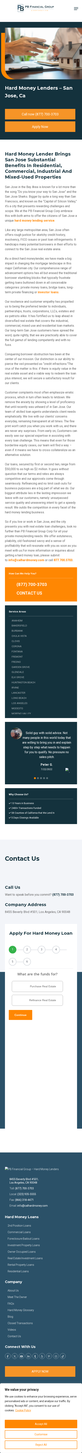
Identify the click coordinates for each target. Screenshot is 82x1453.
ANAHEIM (17, 620)
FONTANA (17, 651)
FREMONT (17, 656)
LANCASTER (18, 692)
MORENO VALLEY (21, 713)
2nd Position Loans (19, 1225)
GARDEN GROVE (21, 667)
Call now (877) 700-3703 (40, 114)
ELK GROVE (18, 677)
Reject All (41, 1444)
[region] (41, 1418)
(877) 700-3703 (31, 584)
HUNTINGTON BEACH (23, 682)
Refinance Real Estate (42, 1000)
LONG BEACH (19, 698)
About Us (13, 1290)
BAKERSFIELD (19, 625)
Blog (10, 1316)
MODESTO (17, 708)
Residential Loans (18, 1271)
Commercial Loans (19, 1232)
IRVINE (15, 687)
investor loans (48, 292)
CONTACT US (29, 593)
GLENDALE (18, 672)
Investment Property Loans (24, 1245)
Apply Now (40, 127)
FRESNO (16, 661)
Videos (12, 1329)
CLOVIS (16, 641)
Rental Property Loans (21, 1264)
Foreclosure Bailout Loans (23, 1238)
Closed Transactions (20, 1323)
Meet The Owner (17, 1297)
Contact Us (14, 1336)
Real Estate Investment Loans (25, 1258)
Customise (41, 1434)
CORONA (17, 646)
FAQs (11, 1303)
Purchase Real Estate (43, 986)
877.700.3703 (63, 560)
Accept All (41, 1424)
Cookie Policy (23, 1410)
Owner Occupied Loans (22, 1251)
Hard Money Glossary (21, 1310)
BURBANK (17, 630)
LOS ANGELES (19, 703)
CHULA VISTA (19, 636)
